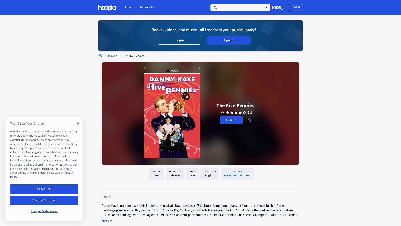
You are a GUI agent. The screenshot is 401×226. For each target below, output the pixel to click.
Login (179, 40)
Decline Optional (44, 200)
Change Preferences (44, 211)
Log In (295, 7)
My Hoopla (147, 7)
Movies (112, 56)
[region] (44, 169)
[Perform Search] (240, 7)
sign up (231, 120)
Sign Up (229, 40)
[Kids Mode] (277, 7)
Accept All (44, 189)
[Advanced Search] (265, 8)
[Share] (249, 120)
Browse (129, 7)
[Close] (78, 123)
